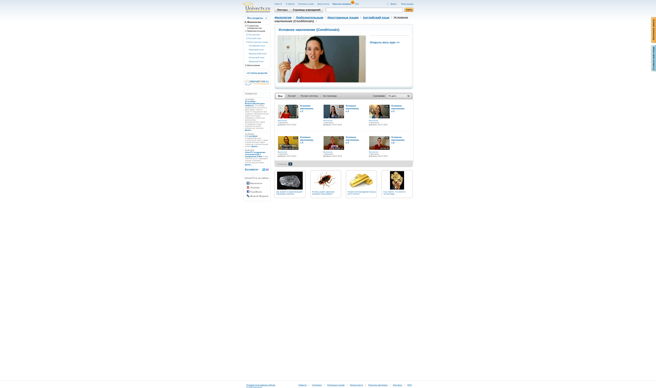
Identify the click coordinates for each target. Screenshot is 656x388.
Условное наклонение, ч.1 (307, 109)
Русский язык (254, 38)
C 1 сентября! (251, 136)
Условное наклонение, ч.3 (398, 109)
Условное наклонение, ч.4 (307, 140)
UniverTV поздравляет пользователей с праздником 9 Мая (255, 154)
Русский (292, 96)
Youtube (255, 187)
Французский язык (257, 53)
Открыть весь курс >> (385, 42)
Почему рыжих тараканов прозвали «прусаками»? (323, 193)
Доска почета (323, 4)
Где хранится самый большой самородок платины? (289, 193)
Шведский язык (256, 61)
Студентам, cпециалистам (253, 27)
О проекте (290, 4)
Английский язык (257, 46)
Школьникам (253, 65)
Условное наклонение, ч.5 (352, 140)
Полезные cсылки (306, 4)
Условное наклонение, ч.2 (352, 109)
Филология (254, 22)
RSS (357, 4)
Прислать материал (378, 385)
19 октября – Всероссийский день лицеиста (255, 103)
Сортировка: (379, 96)
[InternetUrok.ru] (257, 85)
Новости (278, 4)
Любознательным (256, 31)
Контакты (397, 385)
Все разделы (255, 18)
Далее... (248, 130)
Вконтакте (256, 183)
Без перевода (330, 96)
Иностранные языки (258, 42)
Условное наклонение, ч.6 (398, 140)
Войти (394, 4)
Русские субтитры (309, 96)
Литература (254, 34)
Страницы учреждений (306, 9)
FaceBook (256, 191)
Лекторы (282, 9)
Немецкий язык (256, 49)
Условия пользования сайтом (260, 385)
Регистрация (407, 4)
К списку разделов (257, 73)
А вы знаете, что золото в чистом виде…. (394, 193)
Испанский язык (256, 57)
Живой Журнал (259, 196)
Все (280, 96)
